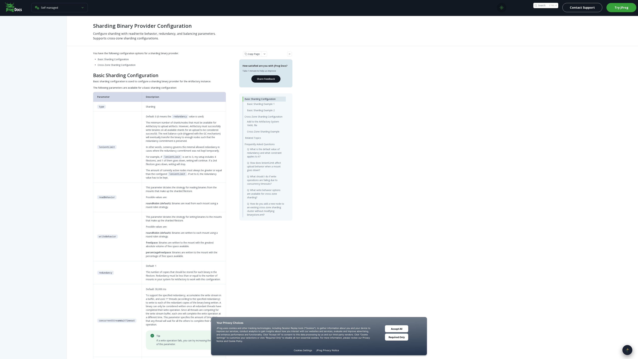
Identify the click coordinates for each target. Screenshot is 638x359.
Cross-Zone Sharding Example (263, 131)
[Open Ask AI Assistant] (627, 350)
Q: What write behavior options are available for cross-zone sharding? (263, 193)
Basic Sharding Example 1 (261, 104)
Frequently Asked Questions (260, 144)
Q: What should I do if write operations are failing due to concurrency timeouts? (262, 180)
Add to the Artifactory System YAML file (263, 123)
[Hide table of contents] (289, 54)
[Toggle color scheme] (501, 7)
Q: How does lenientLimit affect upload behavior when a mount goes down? (264, 166)
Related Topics (253, 137)
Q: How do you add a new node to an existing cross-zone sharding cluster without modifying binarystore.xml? (265, 209)
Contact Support (582, 7)
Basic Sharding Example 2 (261, 110)
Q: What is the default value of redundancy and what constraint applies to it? (264, 153)
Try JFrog (621, 7)
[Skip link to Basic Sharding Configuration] (90, 75)
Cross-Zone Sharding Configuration (263, 116)
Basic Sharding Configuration (260, 99)
